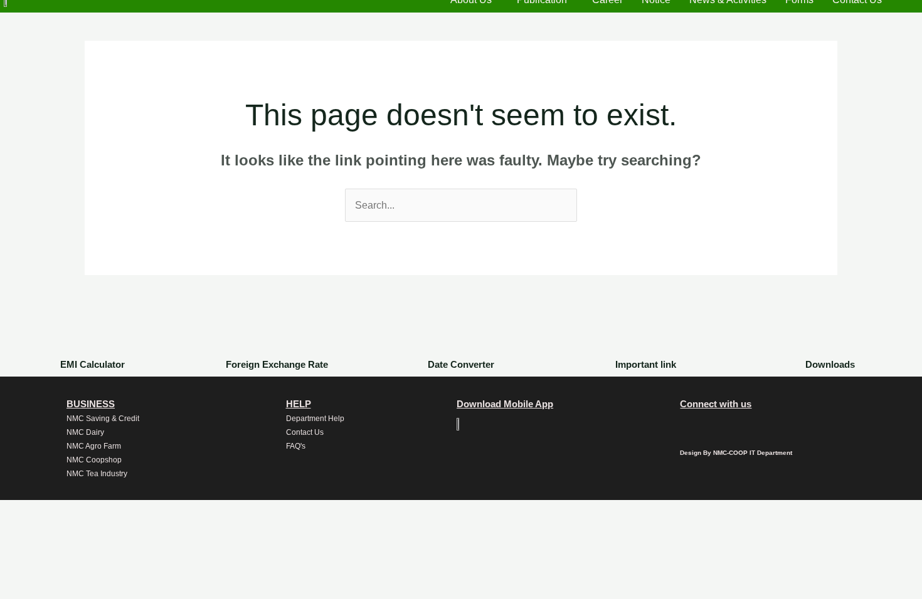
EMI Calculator (92, 364)
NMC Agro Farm (93, 446)
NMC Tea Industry (96, 473)
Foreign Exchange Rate (277, 364)
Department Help (315, 418)
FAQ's (295, 446)
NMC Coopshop (94, 460)
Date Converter (461, 364)
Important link (645, 364)
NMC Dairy (85, 432)
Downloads (830, 364)
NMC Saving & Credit (102, 418)
